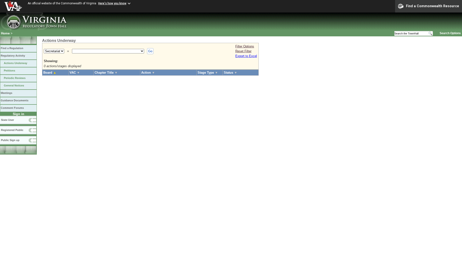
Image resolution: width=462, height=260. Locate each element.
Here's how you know (112, 3)
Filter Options (244, 46)
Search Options (450, 33)
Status (230, 72)
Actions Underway (15, 63)
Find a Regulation (12, 48)
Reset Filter (243, 51)
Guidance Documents (14, 100)
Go (150, 51)
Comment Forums (12, 107)
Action (148, 72)
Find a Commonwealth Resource (432, 6)
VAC (75, 72)
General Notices (14, 85)
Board (49, 72)
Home (5, 33)
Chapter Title (106, 72)
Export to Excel (246, 56)
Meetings (6, 92)
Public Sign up (10, 140)
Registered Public (12, 130)
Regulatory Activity (13, 55)
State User (7, 119)
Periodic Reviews (15, 78)
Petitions (9, 70)
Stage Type (208, 72)
